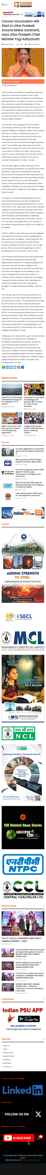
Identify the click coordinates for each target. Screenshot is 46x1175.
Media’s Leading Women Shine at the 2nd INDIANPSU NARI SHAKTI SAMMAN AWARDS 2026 (28, 964)
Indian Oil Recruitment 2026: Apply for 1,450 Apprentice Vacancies (29, 494)
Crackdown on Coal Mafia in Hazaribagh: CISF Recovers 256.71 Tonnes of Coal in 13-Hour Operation (34, 401)
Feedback (6, 1060)
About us (6, 1046)
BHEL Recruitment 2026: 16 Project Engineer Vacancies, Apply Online (29, 460)
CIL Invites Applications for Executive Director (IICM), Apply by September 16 (30, 451)
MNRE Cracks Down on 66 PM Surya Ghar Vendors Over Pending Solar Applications (11, 429)
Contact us (7, 1067)
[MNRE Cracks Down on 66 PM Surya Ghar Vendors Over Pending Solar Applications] (12, 418)
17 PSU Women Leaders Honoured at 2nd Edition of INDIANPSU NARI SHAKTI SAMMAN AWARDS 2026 (30, 975)
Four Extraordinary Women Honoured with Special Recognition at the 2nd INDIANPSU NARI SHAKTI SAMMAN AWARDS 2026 (30, 953)
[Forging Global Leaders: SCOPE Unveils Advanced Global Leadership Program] (34, 418)
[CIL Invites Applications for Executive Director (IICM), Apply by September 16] (8, 452)
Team (5, 1049)
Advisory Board (8, 1056)
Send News (7, 1063)
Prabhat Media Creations (32, 1160)
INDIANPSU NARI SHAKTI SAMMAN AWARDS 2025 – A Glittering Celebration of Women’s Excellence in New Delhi (29, 987)
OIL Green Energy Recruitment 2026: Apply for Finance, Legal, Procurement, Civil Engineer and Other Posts (30, 473)
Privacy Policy (8, 1053)
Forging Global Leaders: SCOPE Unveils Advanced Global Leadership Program (33, 429)
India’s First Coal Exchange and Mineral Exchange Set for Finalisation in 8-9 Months (12, 400)
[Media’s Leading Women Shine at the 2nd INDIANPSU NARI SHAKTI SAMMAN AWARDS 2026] (8, 966)
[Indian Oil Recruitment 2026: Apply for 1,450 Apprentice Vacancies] (8, 496)
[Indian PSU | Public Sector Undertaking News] (23, 5)
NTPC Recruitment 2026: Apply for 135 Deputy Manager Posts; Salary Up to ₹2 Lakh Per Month (30, 484)
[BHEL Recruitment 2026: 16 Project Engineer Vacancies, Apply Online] (8, 463)
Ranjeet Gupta (8, 44)
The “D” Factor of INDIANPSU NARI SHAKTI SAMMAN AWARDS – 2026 (21, 940)
